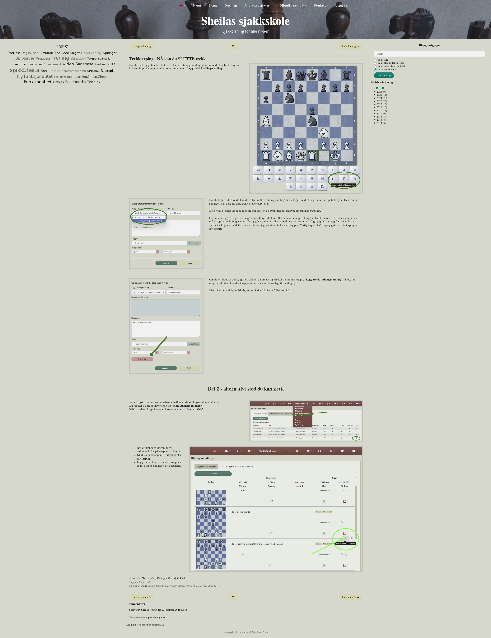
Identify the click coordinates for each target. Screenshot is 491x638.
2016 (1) (381, 116)
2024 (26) (382, 98)
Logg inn (342, 5)
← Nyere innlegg (142, 46)
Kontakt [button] (320, 5)
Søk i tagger (384, 59)
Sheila (144, 585)
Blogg (212, 5)
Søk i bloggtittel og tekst (391, 62)
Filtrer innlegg (383, 75)
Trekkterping (148, 578)
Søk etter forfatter (387, 69)
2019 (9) (381, 113)
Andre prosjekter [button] (257, 5)
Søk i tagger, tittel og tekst (391, 65)
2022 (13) (382, 104)
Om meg (230, 5)
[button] (182, 5)
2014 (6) (381, 123)
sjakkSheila (180, 578)
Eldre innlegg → (350, 46)
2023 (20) (382, 101)
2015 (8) (381, 119)
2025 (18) (382, 94)
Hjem (197, 5)
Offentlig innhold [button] (291, 5)
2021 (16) (382, 107)
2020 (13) (382, 110)
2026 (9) (381, 91)
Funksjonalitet (164, 578)
